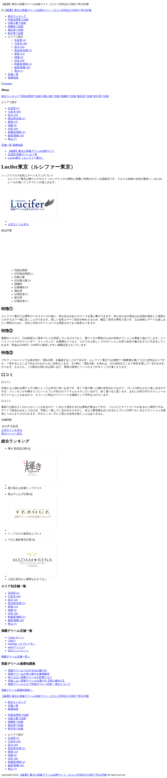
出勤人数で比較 (17, 23)
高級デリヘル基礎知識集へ (17, 690)
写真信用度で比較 (18, 19)
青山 (18, 70)
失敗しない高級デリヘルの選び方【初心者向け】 (36, 680)
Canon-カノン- (16, 637)
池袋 (18, 57)
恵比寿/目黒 (23, 50)
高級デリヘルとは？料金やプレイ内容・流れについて (39, 684)
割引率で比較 (15, 33)
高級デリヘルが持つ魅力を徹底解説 (29, 673)
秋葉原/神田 (23, 64)
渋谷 (19, 60)
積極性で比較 (15, 26)
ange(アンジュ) (16, 647)
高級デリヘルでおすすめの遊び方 (27, 670)
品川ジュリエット (18, 650)
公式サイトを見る (18, 224)
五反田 (20, 40)
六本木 (20, 43)
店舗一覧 (13, 74)
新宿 (19, 53)
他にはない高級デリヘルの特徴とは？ (30, 677)
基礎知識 (13, 77)
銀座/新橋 (22, 67)
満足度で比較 (15, 29)
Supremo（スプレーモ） (21, 643)
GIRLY (12, 640)
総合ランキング (17, 16)
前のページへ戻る (11, 433)
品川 (19, 47)
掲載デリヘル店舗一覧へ (15, 656)
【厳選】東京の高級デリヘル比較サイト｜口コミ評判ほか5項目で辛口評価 (45, 696)
